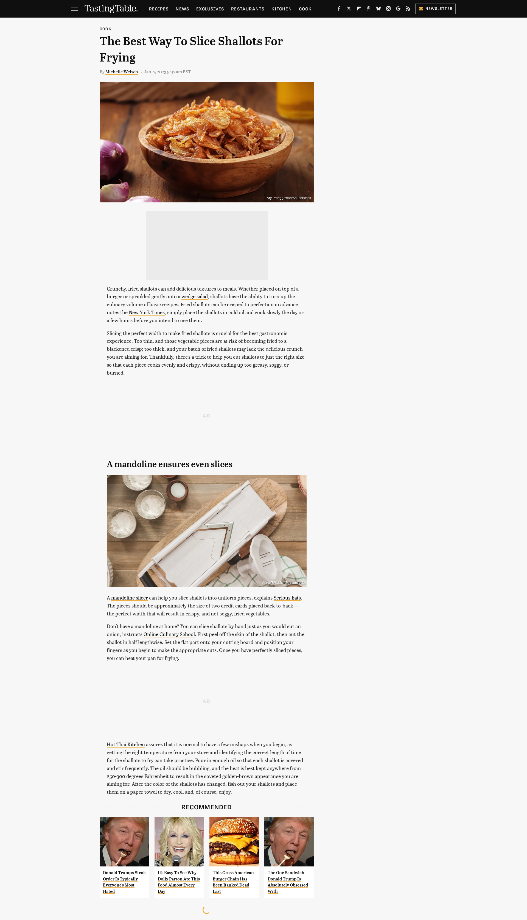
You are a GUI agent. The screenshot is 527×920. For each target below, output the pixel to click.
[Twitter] (349, 10)
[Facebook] (339, 10)
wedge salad (194, 296)
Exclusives (210, 8)
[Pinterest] (368, 10)
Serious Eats (287, 597)
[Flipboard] (358, 10)
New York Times (147, 312)
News (182, 8)
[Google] (398, 10)
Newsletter (439, 8)
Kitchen (281, 8)
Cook (305, 8)
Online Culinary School (169, 634)
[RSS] (408, 10)
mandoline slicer (129, 597)
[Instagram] (388, 10)
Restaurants (247, 8)
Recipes (159, 8)
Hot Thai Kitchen (126, 744)
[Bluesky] (378, 10)
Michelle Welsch (121, 71)
